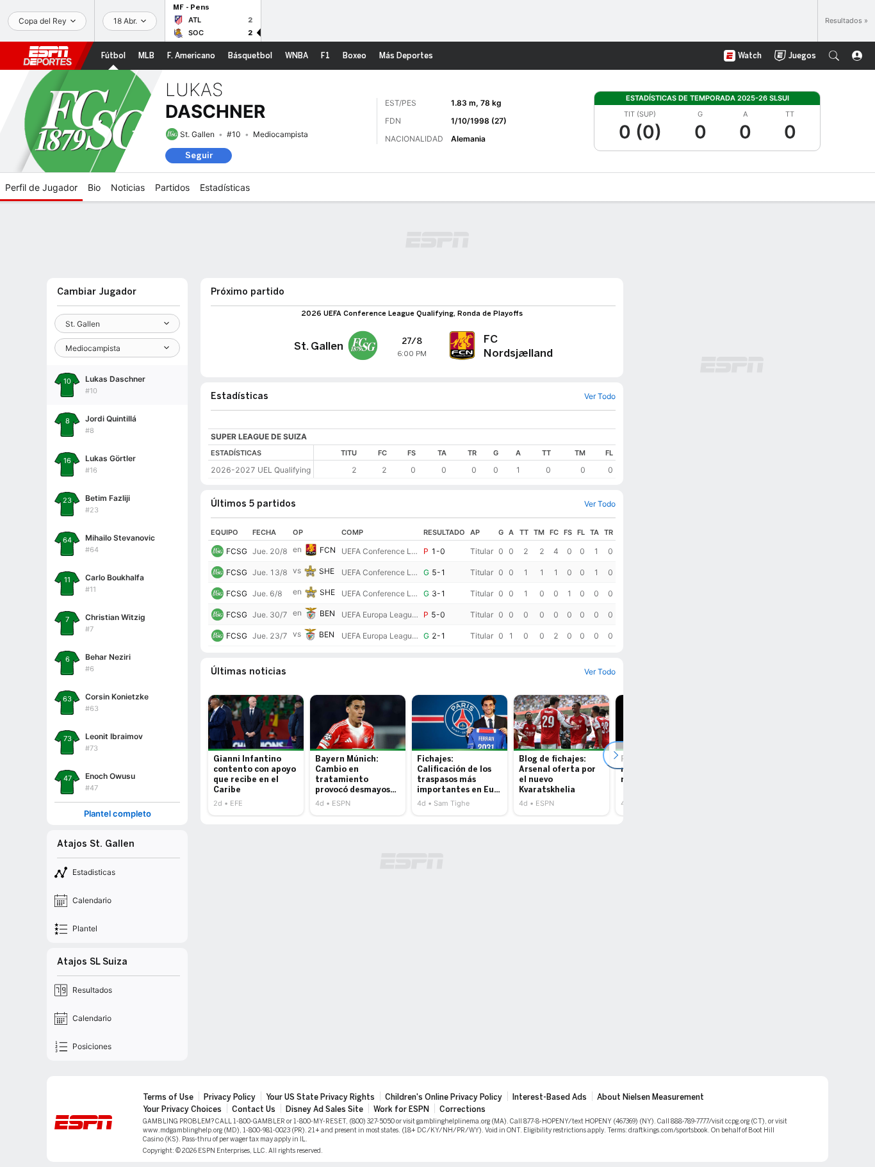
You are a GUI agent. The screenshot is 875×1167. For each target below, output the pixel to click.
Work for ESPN (401, 1109)
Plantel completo (117, 814)
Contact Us (253, 1109)
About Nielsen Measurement (650, 1097)
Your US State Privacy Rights (320, 1097)
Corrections (462, 1109)
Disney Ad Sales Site (324, 1109)
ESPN (47, 56)
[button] (834, 56)
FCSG (236, 551)
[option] (256, 755)
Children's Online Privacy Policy (443, 1097)
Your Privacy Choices (182, 1109)
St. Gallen (197, 134)
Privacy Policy (230, 1097)
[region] (465, 461)
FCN (328, 550)
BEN (327, 613)
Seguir (199, 155)
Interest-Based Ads (549, 1097)
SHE (326, 571)
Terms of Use (168, 1097)
